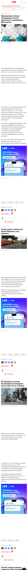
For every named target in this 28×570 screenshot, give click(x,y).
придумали (15, 141)
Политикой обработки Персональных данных (10, 6)
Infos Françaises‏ (6, 250)
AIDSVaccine (8, 42)
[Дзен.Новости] (2, 210)
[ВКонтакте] (11, 210)
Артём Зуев (4, 516)
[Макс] (5, 210)
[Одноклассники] (15, 210)
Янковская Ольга (5, 330)
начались (20, 476)
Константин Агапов (6, 178)
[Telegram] (8, 210)
